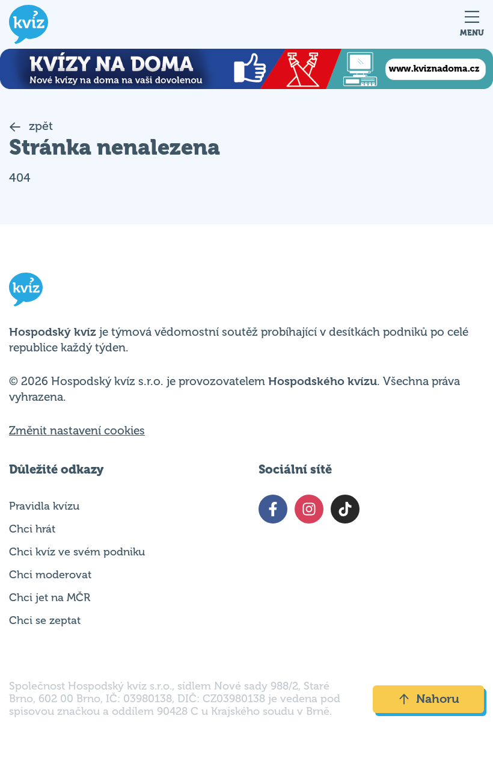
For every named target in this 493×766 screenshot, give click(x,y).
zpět (39, 126)
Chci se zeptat (45, 620)
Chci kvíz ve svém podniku (77, 552)
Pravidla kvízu (44, 506)
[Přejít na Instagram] (309, 509)
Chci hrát (32, 529)
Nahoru (437, 699)
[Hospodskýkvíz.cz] (28, 24)
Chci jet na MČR (49, 597)
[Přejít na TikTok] (345, 509)
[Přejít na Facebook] (273, 509)
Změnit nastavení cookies (77, 430)
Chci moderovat (50, 575)
